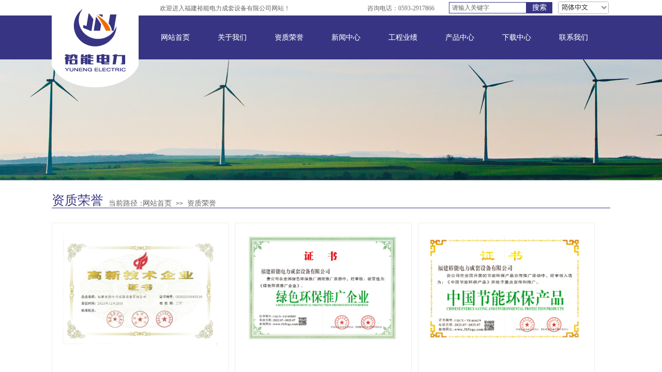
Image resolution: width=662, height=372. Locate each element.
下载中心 (516, 37)
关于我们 (232, 37)
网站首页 (175, 37)
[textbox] (487, 7)
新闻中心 (346, 37)
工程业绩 (402, 37)
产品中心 (459, 37)
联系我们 (573, 37)
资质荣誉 (289, 37)
